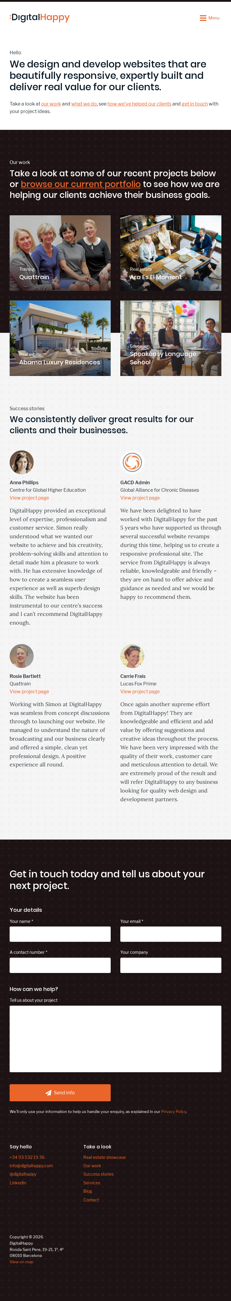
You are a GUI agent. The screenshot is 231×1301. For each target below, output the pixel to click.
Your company (134, 952)
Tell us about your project (33, 1000)
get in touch (195, 104)
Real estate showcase (104, 1157)
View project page (29, 498)
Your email (130, 921)
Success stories (98, 1174)
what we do (84, 104)
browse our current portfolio (81, 184)
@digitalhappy (23, 1174)
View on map (21, 1261)
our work (51, 104)
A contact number (27, 952)
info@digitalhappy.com (31, 1165)
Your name (20, 921)
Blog (87, 1191)
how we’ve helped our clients (139, 104)
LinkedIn (18, 1182)
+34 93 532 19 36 (27, 1157)
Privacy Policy (173, 1111)
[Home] (40, 18)
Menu (214, 17)
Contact (91, 1199)
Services (91, 1182)
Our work (92, 1165)
